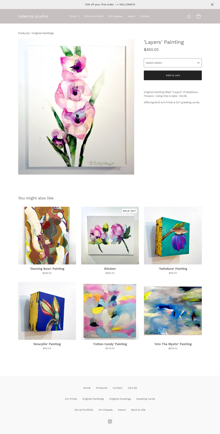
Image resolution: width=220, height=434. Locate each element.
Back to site (138, 409)
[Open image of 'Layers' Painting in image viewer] (76, 107)
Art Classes (115, 16)
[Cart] (198, 16)
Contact (145, 16)
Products (23, 33)
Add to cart (173, 75)
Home (87, 387)
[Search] (189, 16)
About (131, 16)
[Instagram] (110, 421)
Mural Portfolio (94, 16)
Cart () (132, 387)
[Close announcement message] (212, 4)
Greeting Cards (145, 398)
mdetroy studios (33, 16)
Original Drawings (120, 398)
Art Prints (71, 398)
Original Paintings (43, 33)
